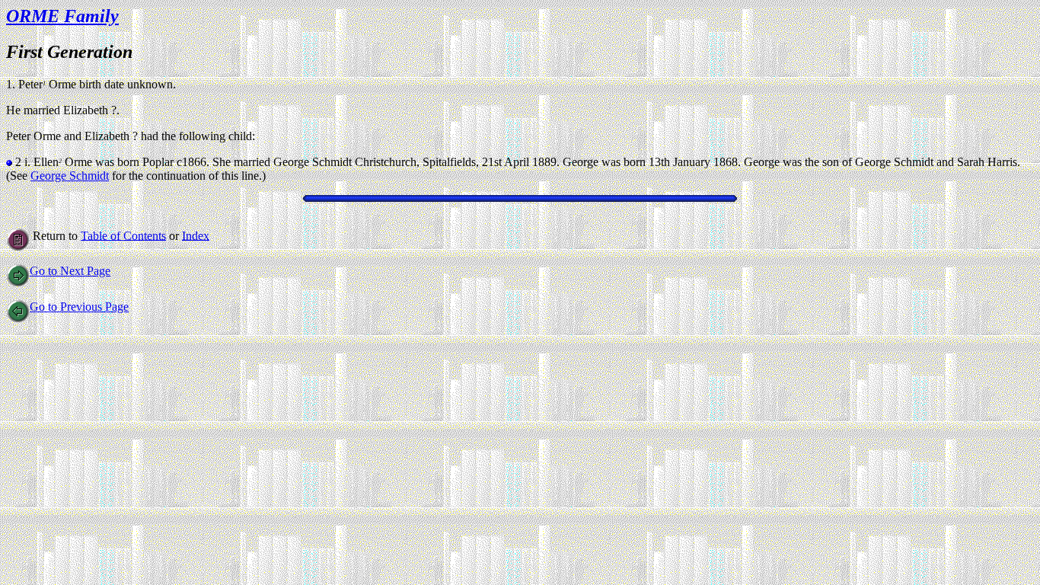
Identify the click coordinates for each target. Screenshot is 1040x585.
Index (195, 235)
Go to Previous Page (79, 306)
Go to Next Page (70, 270)
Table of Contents (123, 235)
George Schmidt (69, 175)
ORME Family (62, 16)
